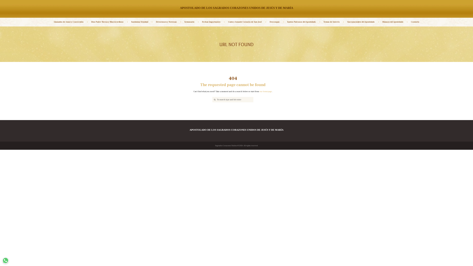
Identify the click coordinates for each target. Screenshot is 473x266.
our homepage (266, 91)
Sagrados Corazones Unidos (226, 146)
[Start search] (214, 99)
